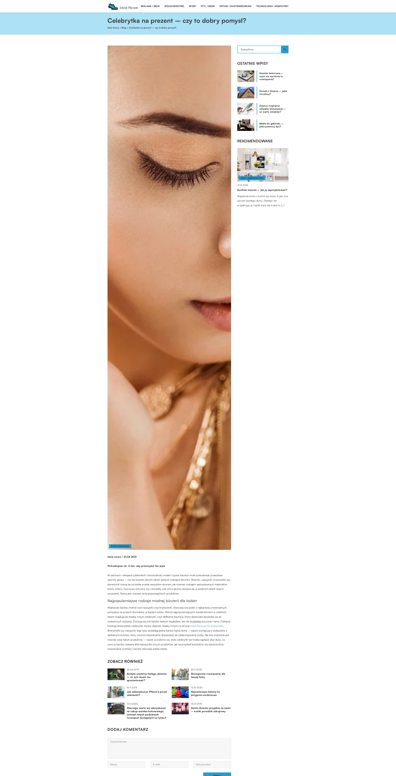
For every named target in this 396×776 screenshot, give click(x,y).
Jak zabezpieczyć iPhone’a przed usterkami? (147, 693)
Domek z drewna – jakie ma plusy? (273, 93)
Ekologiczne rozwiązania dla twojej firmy (208, 675)
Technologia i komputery (272, 6)
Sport (192, 6)
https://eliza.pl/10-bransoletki (206, 625)
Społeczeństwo (174, 6)
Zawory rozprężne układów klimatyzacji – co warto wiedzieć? (272, 108)
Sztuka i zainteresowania (236, 6)
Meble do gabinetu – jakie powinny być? (271, 125)
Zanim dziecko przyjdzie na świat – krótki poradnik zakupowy (211, 709)
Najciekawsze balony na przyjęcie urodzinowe (205, 693)
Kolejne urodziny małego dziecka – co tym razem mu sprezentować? (147, 677)
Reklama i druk (150, 6)
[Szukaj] (284, 49)
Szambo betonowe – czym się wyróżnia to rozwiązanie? (271, 76)
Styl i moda (208, 6)
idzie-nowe (114, 557)
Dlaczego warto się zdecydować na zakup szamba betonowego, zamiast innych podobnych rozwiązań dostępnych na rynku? (146, 712)
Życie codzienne (120, 546)
